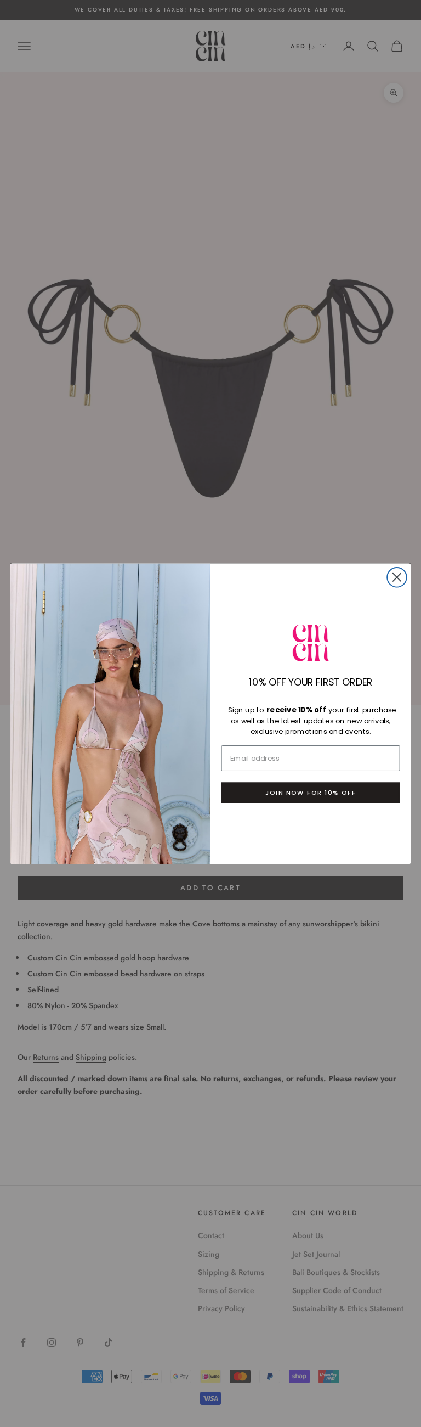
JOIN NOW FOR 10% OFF (310, 792)
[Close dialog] (397, 577)
